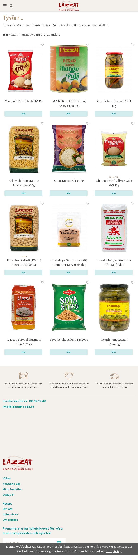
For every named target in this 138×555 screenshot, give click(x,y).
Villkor (7, 478)
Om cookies (10, 519)
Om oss (8, 509)
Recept (7, 503)
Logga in (8, 494)
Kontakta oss (11, 484)
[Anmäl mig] (59, 542)
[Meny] (5, 6)
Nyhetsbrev (10, 514)
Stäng (117, 551)
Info (24, 113)
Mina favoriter (12, 489)
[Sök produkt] (11, 5)
